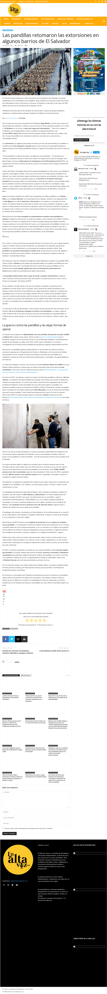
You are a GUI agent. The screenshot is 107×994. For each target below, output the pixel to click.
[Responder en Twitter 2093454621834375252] (80, 220)
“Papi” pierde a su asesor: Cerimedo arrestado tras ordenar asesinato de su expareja (33, 698)
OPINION (21, 1)
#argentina (82, 184)
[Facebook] (95, 1)
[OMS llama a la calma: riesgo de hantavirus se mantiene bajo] (35, 765)
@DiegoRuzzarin (84, 180)
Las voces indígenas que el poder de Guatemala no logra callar (12, 749)
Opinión (7, 23)
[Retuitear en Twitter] (84, 165)
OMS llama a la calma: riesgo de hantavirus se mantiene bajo (35, 776)
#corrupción (98, 184)
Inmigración (75, 23)
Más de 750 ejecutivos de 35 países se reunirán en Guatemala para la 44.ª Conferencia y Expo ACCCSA (11, 723)
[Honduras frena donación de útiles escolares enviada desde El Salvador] (35, 738)
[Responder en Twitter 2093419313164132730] (80, 251)
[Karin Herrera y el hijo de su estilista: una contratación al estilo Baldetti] (58, 686)
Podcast (55, 23)
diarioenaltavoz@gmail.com (19, 881)
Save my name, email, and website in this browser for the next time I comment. (29, 828)
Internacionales (31, 19)
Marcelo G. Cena (83, 168)
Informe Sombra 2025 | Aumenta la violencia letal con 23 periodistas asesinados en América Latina (12, 777)
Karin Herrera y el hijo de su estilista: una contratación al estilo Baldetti (57, 697)
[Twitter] (102, 1)
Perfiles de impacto (85, 19)
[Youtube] (105, 1)
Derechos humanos (65, 19)
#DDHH (81, 217)
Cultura (45, 23)
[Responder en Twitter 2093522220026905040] (80, 189)
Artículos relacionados (11, 675)
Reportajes (18, 23)
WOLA (80, 198)
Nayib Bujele (14, 628)
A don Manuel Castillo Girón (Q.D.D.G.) (54, 651)
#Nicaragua (89, 205)
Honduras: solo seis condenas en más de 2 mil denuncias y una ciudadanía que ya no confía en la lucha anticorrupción (58, 751)
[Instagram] (99, 1)
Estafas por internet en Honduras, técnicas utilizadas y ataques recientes (17, 652)
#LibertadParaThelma (90, 217)
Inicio (6, 19)
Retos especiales (48, 19)
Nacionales (16, 19)
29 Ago (91, 168)
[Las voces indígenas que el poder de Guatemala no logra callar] (12, 738)
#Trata (100, 240)
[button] (103, 21)
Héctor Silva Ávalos (11, 118)
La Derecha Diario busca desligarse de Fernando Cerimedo (10, 697)
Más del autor (25, 675)
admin (17, 662)
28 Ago (85, 198)
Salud (64, 23)
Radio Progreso (32, 23)
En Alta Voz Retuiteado (92, 165)
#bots (89, 184)
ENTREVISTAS (29, 1)
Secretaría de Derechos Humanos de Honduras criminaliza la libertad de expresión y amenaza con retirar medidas (56, 778)
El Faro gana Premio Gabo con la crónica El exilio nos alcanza (35, 722)
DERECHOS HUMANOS (41, 1)
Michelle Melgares (83, 229)
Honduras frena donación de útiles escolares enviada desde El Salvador (35, 749)
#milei (93, 184)
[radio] (27, 620)
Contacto (89, 23)
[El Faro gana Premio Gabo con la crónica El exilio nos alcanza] (35, 711)
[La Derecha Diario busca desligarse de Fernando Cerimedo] (12, 686)
